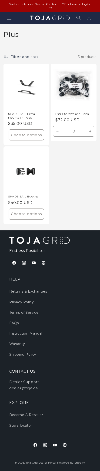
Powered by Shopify (71, 462)
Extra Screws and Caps (72, 114)
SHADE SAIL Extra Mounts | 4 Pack (21, 115)
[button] (9, 18)
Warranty (17, 344)
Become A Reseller (26, 415)
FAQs (14, 323)
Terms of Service (24, 312)
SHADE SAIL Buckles (23, 196)
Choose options (26, 135)
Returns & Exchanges (28, 291)
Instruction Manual (25, 333)
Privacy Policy (21, 302)
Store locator (20, 425)
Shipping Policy (22, 354)
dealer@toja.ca (23, 388)
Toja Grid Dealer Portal (41, 462)
